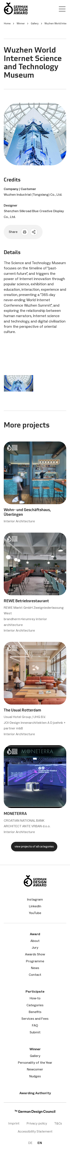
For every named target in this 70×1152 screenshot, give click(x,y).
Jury (35, 947)
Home (7, 23)
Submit (35, 1032)
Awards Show (35, 954)
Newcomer (35, 1069)
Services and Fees (35, 1019)
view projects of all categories (34, 846)
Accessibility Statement (35, 1131)
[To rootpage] (16, 8)
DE (30, 1143)
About (35, 941)
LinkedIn (35, 906)
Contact (35, 975)
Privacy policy (37, 1123)
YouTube (35, 913)
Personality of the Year (35, 1063)
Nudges (35, 1076)
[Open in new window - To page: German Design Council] (35, 1112)
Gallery (35, 1056)
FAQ (35, 1025)
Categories (35, 1005)
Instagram (35, 899)
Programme (35, 961)
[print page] (24, 232)
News (35, 968)
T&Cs (58, 1123)
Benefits (35, 1012)
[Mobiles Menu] (62, 9)
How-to (35, 998)
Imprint (13, 1123)
